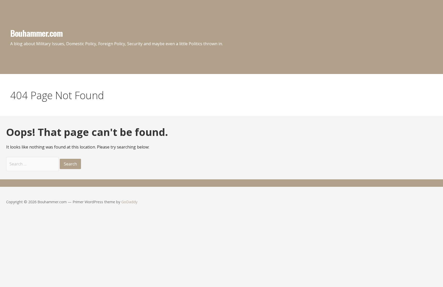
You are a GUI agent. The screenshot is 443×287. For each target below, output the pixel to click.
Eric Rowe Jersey (15, 183)
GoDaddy (129, 201)
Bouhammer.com (36, 33)
